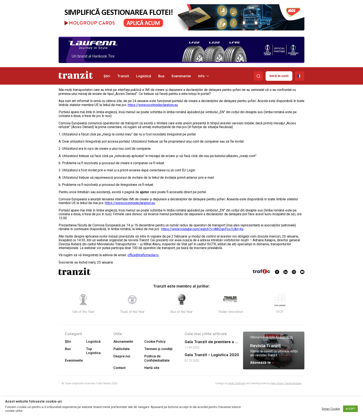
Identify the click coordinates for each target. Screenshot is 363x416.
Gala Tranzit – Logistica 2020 (212, 355)
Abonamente (123, 342)
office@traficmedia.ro (143, 255)
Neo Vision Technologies (286, 383)
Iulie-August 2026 (281, 337)
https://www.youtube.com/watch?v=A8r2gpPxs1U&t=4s (202, 229)
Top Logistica (93, 351)
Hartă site (151, 368)
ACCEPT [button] (350, 408)
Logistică (143, 76)
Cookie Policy (155, 342)
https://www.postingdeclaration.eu (153, 105)
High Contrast (236, 383)
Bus (161, 76)
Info (201, 76)
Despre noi (121, 356)
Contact (119, 368)
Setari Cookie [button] (331, 409)
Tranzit (123, 76)
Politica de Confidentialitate (157, 358)
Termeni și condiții (158, 349)
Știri (107, 76)
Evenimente (181, 76)
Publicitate (121, 349)
